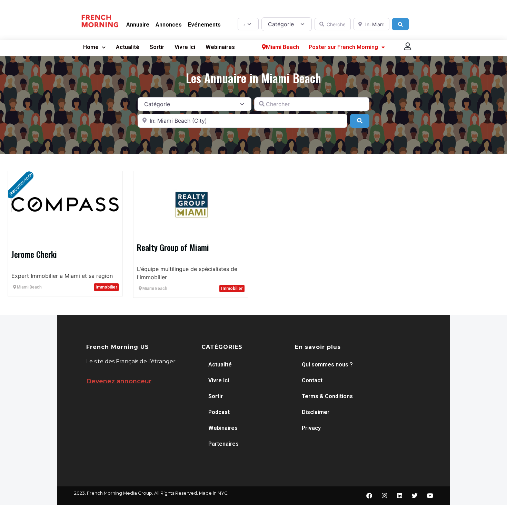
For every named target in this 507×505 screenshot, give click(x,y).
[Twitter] (414, 496)
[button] (408, 46)
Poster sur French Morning (343, 47)
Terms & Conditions (327, 396)
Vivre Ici (185, 47)
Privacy (311, 428)
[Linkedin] (399, 496)
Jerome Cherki (34, 254)
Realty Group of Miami (173, 247)
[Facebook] (369, 496)
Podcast (219, 412)
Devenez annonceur (118, 381)
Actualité (127, 47)
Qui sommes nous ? (327, 364)
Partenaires (223, 444)
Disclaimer (315, 412)
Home (91, 47)
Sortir (157, 47)
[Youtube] (430, 496)
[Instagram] (384, 496)
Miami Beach (282, 47)
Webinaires (220, 47)
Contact (312, 380)
